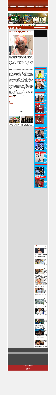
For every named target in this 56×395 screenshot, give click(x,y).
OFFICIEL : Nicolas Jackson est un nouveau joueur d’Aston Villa (40, 115)
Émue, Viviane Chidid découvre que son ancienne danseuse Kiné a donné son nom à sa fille (41, 338)
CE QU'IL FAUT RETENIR (35, 6)
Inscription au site (28, 369)
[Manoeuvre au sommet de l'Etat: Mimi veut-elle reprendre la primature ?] (21, 34)
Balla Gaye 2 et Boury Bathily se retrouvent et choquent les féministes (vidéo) (41, 257)
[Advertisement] (23, 9)
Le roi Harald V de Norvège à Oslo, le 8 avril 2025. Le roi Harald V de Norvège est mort (41, 317)
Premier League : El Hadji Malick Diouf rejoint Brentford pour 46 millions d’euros (41, 128)
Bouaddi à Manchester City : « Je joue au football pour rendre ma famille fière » (41, 165)
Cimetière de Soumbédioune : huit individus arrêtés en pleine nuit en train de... (41, 297)
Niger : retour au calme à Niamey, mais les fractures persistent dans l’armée (26, 125)
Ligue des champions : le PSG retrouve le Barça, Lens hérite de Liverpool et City (40, 140)
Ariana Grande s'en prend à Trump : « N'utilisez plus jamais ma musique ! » (41, 246)
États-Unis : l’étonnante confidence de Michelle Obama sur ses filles (41, 267)
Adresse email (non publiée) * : (12, 99)
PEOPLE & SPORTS (43, 6)
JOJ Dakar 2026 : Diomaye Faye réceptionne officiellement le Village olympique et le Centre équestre (40, 92)
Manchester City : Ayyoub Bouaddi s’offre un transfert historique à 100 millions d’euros (40, 177)
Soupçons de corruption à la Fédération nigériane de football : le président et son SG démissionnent (40, 153)
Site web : (10, 101)
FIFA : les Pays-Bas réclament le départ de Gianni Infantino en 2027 (40, 80)
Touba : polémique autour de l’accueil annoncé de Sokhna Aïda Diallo (41, 277)
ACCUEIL (9, 6)
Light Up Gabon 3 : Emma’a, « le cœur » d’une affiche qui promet (41, 287)
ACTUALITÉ (18, 6)
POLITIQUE (25, 6)
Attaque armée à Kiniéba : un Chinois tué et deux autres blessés (14, 125)
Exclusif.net (14, 28)
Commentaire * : (11, 103)
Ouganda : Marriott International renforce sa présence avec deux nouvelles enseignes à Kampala (40, 327)
